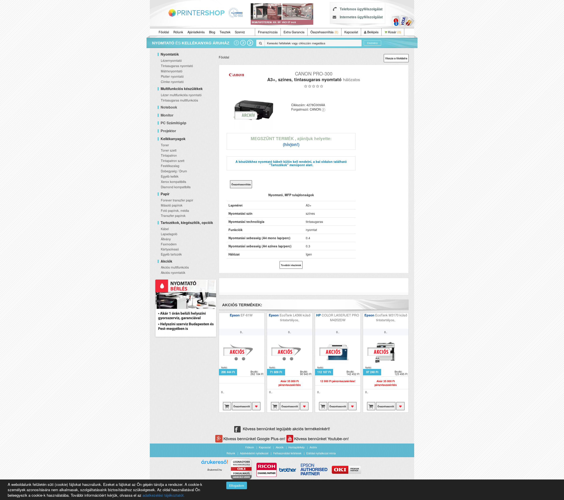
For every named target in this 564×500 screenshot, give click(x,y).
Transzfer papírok (173, 215)
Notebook (169, 107)
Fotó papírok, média (175, 210)
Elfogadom (236, 485)
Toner (165, 145)
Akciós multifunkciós (175, 267)
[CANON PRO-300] (253, 110)
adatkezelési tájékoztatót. (164, 495)
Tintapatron (169, 155)
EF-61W (247, 315)
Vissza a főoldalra (396, 58)
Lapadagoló (169, 234)
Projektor (168, 130)
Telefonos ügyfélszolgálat (361, 9)
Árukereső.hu (214, 469)
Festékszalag (170, 166)
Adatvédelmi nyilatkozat (254, 453)
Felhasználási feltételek (287, 453)
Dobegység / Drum (174, 171)
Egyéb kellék (169, 176)
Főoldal (164, 32)
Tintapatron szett (172, 160)
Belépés (372, 32)
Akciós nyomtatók (173, 272)
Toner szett (168, 150)
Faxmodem (169, 244)
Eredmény (372, 43)
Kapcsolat (351, 32)
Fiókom (249, 447)
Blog (212, 32)
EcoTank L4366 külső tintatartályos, (295, 317)
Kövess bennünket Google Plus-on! (254, 438)
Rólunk (178, 32)
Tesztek (225, 32)
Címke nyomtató (172, 81)
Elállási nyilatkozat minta (321, 453)
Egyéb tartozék (171, 254)
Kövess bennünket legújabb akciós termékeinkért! (286, 428)
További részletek (291, 265)
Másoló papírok (171, 205)
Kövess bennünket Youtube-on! (321, 438)
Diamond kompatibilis (176, 187)
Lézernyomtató (171, 60)
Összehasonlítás (324, 32)
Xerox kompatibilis (173, 181)
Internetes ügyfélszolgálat (361, 17)
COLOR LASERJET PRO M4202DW (340, 317)
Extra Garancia (294, 32)
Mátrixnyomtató (171, 71)
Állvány (166, 239)
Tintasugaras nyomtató (177, 66)
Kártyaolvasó (170, 249)
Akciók (280, 447)
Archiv (313, 447)
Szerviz (240, 32)
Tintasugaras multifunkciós (179, 100)
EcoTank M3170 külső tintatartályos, (391, 317)
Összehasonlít (241, 406)
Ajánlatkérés (196, 32)
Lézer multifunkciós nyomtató (181, 95)
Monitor (167, 115)
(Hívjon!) (291, 144)
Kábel (165, 229)
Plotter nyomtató (172, 76)
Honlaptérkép (296, 447)
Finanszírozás (268, 32)
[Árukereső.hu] (214, 463)
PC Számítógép (173, 122)
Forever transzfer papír (177, 200)
